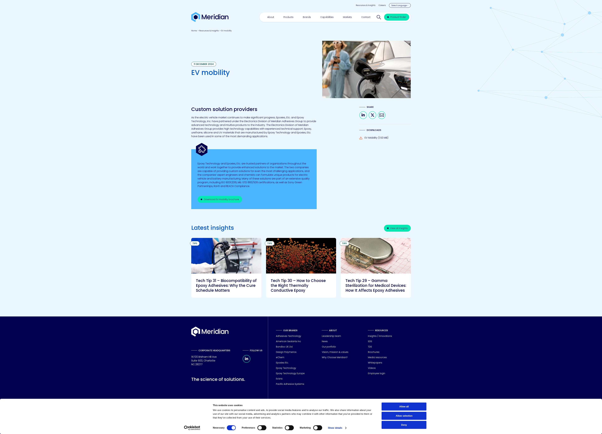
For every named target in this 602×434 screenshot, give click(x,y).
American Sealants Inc (288, 341)
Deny (404, 424)
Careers (382, 5)
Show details (335, 427)
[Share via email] (381, 118)
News (325, 341)
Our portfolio (329, 346)
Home (194, 30)
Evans (279, 378)
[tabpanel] (226, 268)
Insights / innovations (380, 336)
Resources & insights (209, 30)
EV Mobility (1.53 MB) (376, 137)
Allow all (404, 406)
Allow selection (404, 415)
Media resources (377, 357)
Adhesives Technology (288, 336)
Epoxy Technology (286, 368)
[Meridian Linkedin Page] (246, 362)
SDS (370, 341)
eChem (280, 357)
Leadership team (331, 336)
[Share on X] (372, 118)
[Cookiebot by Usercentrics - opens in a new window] (192, 428)
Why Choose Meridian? (335, 357)
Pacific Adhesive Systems (290, 384)
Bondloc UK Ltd (284, 346)
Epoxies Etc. (282, 362)
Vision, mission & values (335, 352)
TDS (370, 346)
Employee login (376, 373)
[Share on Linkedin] (363, 118)
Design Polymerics (286, 352)
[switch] (261, 427)
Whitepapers (375, 362)
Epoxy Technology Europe (290, 373)
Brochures (373, 352)
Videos (372, 368)
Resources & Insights (365, 5)
